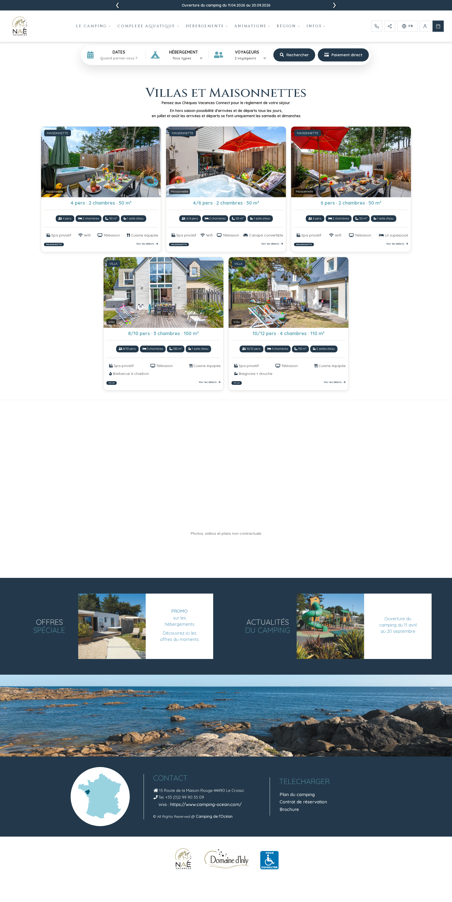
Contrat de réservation (303, 801)
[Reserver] (438, 26)
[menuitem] (93, 26)
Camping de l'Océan (214, 816)
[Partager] (389, 26)
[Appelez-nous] (376, 26)
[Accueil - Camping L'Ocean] (19, 26)
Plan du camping (297, 794)
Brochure (289, 809)
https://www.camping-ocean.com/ (206, 804)
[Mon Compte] (425, 26)
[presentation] (117, 5)
